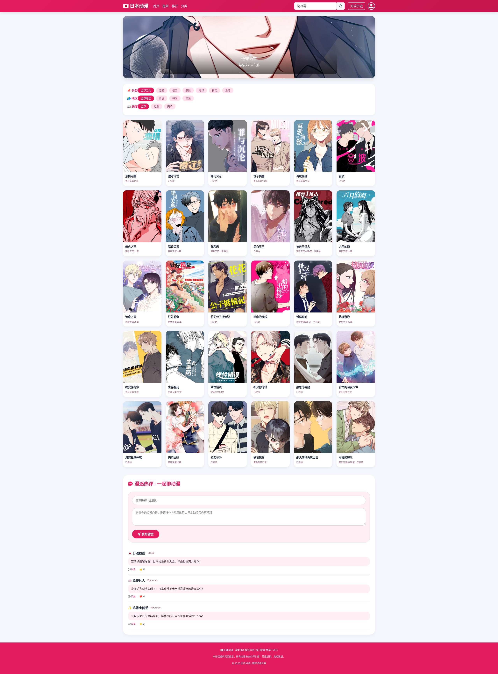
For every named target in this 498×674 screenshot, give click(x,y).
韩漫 (174, 98)
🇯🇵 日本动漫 (135, 6)
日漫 (161, 98)
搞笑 (214, 90)
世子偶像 (258, 176)
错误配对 (301, 317)
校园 (174, 90)
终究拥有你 (132, 387)
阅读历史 (356, 6)
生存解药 (173, 387)
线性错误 (216, 387)
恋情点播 (130, 176)
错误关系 (173, 246)
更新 (165, 6)
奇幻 (201, 90)
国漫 (188, 98)
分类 (184, 6)
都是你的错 (260, 387)
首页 (156, 6)
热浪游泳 (344, 317)
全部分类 (146, 90)
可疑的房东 (345, 457)
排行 (175, 6)
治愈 (227, 90)
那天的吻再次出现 (307, 457)
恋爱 (161, 90)
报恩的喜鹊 (303, 387)
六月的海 (344, 246)
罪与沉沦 (216, 176)
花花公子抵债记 (220, 317)
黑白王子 (258, 246)
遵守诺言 (173, 176)
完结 (169, 106)
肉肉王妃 (173, 457)
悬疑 (188, 90)
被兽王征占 (303, 246)
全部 (143, 106)
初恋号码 (216, 457)
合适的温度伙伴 (348, 387)
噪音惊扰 (258, 457)
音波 (341, 176)
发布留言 (147, 534)
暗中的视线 (260, 317)
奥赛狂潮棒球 (133, 457)
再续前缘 (301, 176)
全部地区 (146, 98)
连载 (156, 106)
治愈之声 (130, 317)
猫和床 (215, 246)
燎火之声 (130, 246)
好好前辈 (173, 317)
